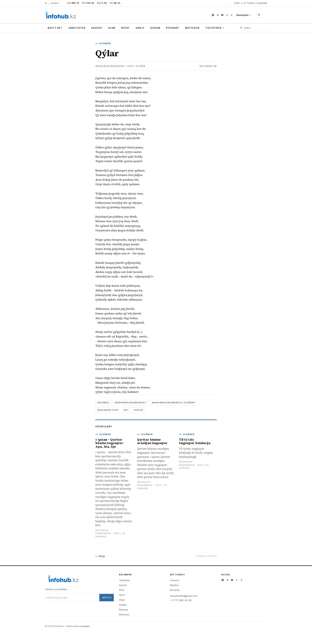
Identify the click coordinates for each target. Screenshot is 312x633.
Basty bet (55, 28)
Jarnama (174, 580)
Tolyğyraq (213, 28)
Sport (125, 28)
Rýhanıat (172, 28)
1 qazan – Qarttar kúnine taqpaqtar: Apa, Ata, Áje (109, 443)
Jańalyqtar (76, 28)
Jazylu (106, 597)
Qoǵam (155, 28)
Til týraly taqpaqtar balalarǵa (194, 441)
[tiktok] (231, 15)
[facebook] (227, 15)
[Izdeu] (241, 28)
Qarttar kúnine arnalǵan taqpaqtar (152, 441)
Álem (111, 28)
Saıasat (96, 28)
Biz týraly (175, 590)
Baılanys (174, 585)
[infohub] (60, 15)
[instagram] (212, 15)
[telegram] (217, 15)
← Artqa (100, 556)
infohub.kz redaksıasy (110, 66)
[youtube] (222, 15)
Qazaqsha (242, 15)
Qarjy (140, 28)
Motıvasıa (192, 28)
